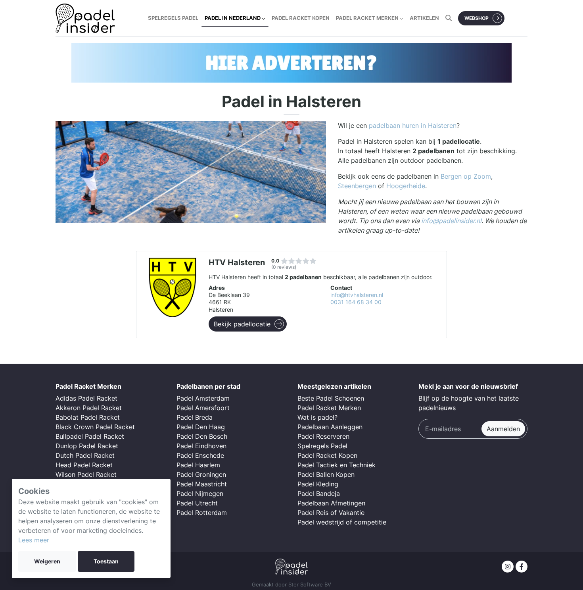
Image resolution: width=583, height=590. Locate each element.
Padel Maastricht (201, 484)
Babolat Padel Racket (88, 417)
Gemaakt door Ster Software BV (291, 585)
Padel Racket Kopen (327, 455)
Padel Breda (194, 417)
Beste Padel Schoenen (330, 398)
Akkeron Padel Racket (89, 408)
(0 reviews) (283, 267)
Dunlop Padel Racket (87, 446)
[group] (291, 63)
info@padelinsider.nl (451, 221)
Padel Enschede (200, 455)
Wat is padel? (317, 417)
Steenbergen (357, 186)
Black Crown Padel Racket (95, 427)
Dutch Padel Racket (85, 455)
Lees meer (33, 540)
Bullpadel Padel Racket (90, 436)
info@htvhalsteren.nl (356, 295)
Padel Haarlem (198, 465)
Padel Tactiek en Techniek (336, 465)
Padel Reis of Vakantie (330, 513)
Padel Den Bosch (201, 436)
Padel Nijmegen (199, 493)
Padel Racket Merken (329, 408)
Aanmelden (503, 429)
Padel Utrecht (197, 503)
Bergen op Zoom (466, 176)
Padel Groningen (201, 474)
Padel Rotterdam (201, 513)
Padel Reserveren (323, 436)
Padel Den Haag (200, 427)
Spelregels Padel (322, 446)
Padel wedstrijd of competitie (341, 522)
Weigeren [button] (47, 561)
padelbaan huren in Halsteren (412, 125)
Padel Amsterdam (203, 398)
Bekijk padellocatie (242, 324)
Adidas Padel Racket (86, 398)
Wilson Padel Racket (86, 474)
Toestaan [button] (106, 561)
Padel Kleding (317, 484)
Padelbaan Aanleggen (329, 427)
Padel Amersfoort (203, 408)
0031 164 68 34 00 (356, 302)
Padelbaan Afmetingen (331, 503)
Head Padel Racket (84, 465)
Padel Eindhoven (201, 446)
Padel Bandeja (318, 493)
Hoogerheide (405, 186)
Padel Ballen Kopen (326, 474)
